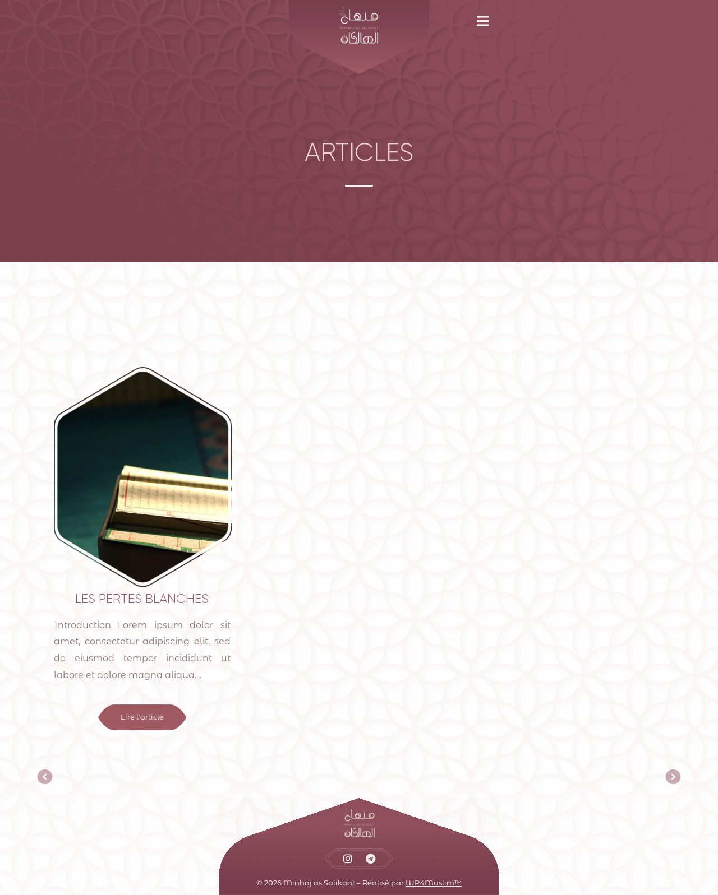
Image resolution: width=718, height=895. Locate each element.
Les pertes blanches (142, 598)
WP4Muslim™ (434, 882)
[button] (487, 21)
